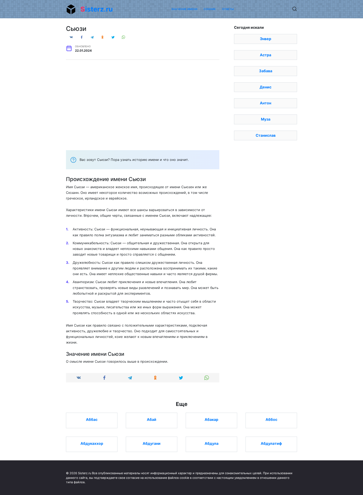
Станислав (266, 135)
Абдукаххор (91, 443)
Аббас (91, 419)
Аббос (271, 419)
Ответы (228, 9)
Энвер (265, 39)
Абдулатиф (271, 443)
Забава (265, 71)
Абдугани (151, 443)
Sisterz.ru (96, 9)
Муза (265, 119)
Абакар (211, 419)
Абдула (211, 443)
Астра (265, 55)
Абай (151, 419)
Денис (265, 87)
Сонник (210, 9)
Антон (265, 103)
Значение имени (184, 9)
